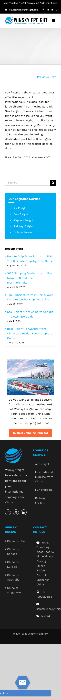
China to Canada (13, 551)
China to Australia (13, 577)
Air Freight (42, 464)
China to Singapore (14, 590)
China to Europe (13, 564)
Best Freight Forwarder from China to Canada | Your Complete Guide (29, 333)
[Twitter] (16, 512)
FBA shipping (44, 489)
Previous (43, 77)
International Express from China (44, 477)
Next (52, 77)
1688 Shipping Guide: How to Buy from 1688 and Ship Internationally (29, 278)
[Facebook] (8, 512)
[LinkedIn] (24, 512)
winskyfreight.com (38, 633)
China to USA (16, 541)
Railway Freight (40, 500)
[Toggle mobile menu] (54, 20)
